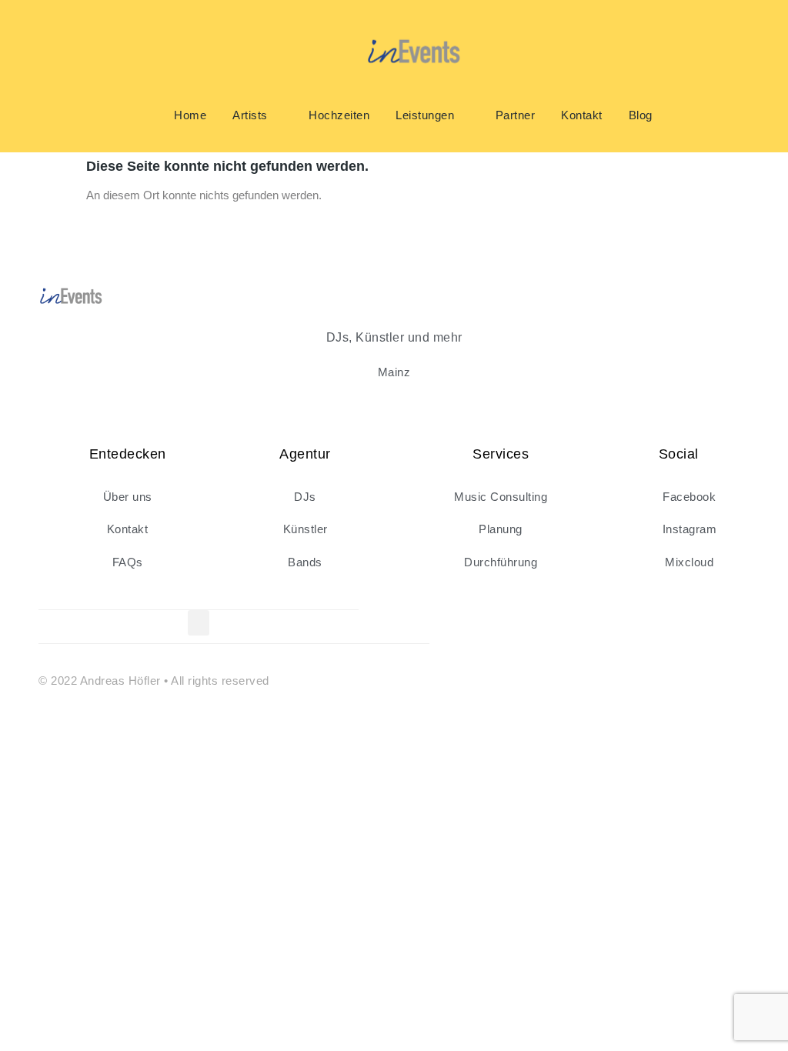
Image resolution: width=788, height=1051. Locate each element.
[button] (198, 623)
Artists (250, 115)
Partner (516, 115)
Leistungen (425, 115)
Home (190, 115)
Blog (641, 115)
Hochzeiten (339, 115)
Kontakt (582, 115)
